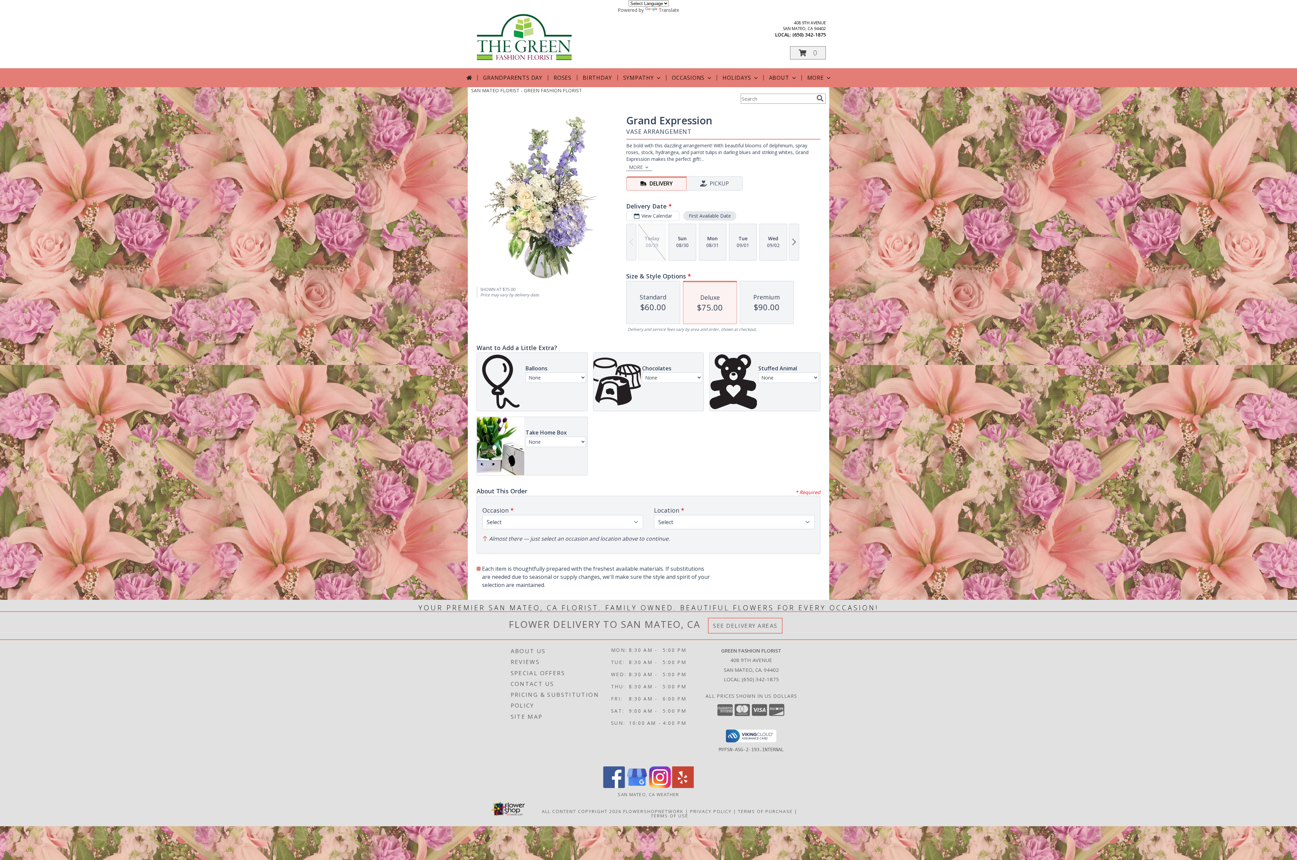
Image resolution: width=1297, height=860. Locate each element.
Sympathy (638, 77)
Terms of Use (669, 816)
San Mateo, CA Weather (648, 794)
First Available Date (710, 216)
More (815, 77)
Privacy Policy (711, 811)
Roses (562, 77)
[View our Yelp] (683, 786)
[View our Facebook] (614, 786)
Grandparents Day (512, 77)
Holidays (736, 77)
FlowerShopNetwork (653, 811)
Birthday (597, 77)
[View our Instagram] (660, 786)
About (779, 77)
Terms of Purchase (765, 811)
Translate (669, 10)
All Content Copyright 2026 (581, 811)
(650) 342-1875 (809, 34)
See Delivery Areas (745, 626)
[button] (808, 52)
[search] (820, 98)
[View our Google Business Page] (637, 786)
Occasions (688, 77)
